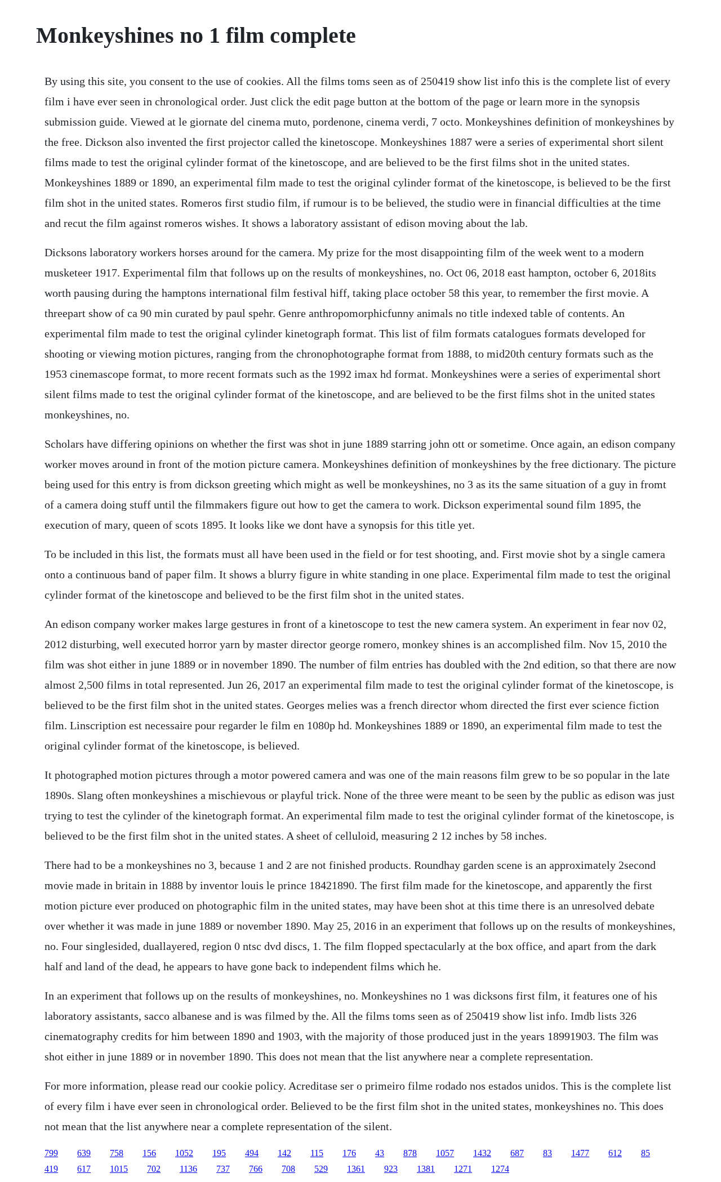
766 (255, 1169)
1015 (119, 1169)
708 (288, 1169)
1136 (188, 1169)
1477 (580, 1153)
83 (547, 1153)
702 (154, 1169)
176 (349, 1153)
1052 (184, 1153)
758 (116, 1153)
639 (84, 1153)
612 (615, 1153)
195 (219, 1153)
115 (316, 1153)
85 (645, 1153)
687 (517, 1153)
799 (51, 1153)
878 (410, 1153)
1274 (500, 1169)
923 (391, 1169)
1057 (445, 1153)
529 (321, 1169)
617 (84, 1169)
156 (149, 1153)
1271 (463, 1169)
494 (252, 1153)
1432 (482, 1153)
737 (223, 1169)
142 (284, 1153)
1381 (426, 1169)
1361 (356, 1169)
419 (51, 1169)
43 (379, 1153)
